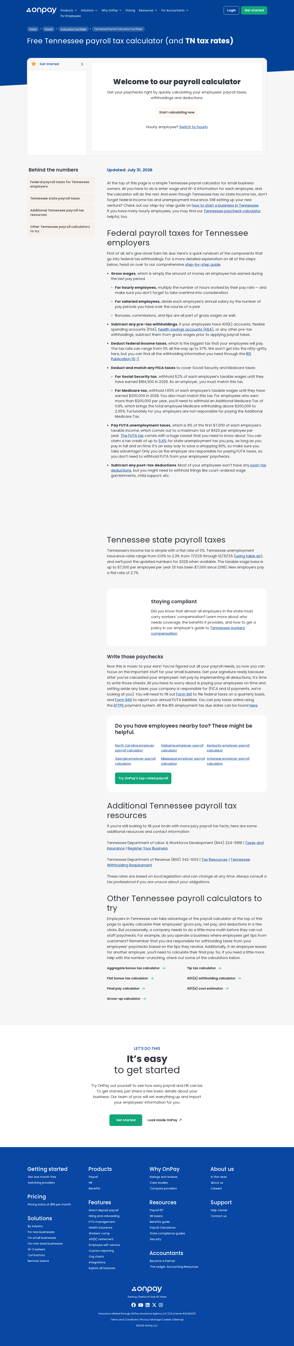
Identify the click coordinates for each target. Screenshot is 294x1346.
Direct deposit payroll (103, 1210)
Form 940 (123, 699)
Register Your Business (148, 848)
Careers (216, 1188)
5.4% (162, 440)
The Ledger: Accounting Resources (174, 1267)
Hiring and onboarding (104, 1216)
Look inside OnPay (162, 1120)
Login (231, 10)
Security (155, 1239)
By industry (35, 1226)
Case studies (159, 1183)
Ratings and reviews (163, 1177)
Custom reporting (101, 1251)
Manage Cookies (161, 1319)
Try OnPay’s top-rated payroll (143, 778)
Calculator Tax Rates (73, 29)
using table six (248, 555)
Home (33, 29)
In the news (219, 1177)
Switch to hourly (193, 126)
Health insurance (100, 1228)
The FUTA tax (132, 435)
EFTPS (119, 705)
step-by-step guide (202, 264)
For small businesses (42, 1238)
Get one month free (42, 1177)
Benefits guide (160, 1222)
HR (90, 1183)
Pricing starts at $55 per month (49, 1204)
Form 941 (184, 694)
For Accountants (173, 10)
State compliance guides (167, 1233)
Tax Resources (214, 859)
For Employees (71, 16)
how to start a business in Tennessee (225, 205)
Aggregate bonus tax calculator (133, 968)
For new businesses (41, 1232)
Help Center (219, 1210)
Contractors (36, 1255)
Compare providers (163, 1188)
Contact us (219, 1216)
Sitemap (178, 1319)
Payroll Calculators (163, 1228)
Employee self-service (104, 1245)
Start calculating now (177, 112)
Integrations (97, 1262)
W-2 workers (36, 1249)
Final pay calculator (123, 988)
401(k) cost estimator (205, 988)
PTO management (102, 1222)
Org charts (96, 1257)
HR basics (156, 1216)
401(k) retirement (101, 1239)
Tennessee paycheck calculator (232, 210)
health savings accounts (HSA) (186, 329)
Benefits (94, 1188)
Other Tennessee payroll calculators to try (60, 228)
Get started (254, 10)
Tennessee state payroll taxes (55, 198)
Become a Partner (162, 1261)
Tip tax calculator (201, 968)
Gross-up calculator (124, 998)
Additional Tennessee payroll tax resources (57, 212)
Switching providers (41, 1183)
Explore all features (102, 1268)
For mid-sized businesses (45, 1244)
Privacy (144, 1319)
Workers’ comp (99, 1233)
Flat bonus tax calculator (127, 978)
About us (217, 1183)
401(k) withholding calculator (211, 978)
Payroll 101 (156, 1210)
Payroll (49, 29)
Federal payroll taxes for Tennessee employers (59, 184)
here (253, 705)
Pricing (130, 10)
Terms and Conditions (124, 1319)
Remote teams (38, 1261)
